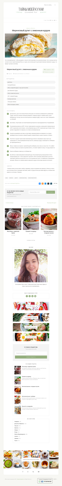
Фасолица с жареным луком (13, 232)
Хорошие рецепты (20, 479)
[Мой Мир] (45, 184)
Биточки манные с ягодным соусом (49, 232)
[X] (48, 184)
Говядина (16, 421)
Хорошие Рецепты (14, 183)
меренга (11, 177)
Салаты (16, 436)
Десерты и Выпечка (31, 28)
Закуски (16, 425)
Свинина (16, 438)
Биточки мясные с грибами (28, 396)
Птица (15, 432)
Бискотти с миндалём (27, 406)
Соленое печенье (9, 202)
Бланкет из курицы (31, 231)
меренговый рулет (32, 177)
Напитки (16, 428)
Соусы (15, 440)
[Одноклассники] (42, 184)
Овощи (16, 430)
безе (7, 177)
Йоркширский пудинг (51, 202)
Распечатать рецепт (49, 72)
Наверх (55, 479)
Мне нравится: (49, 69)
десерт (16, 177)
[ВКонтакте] (40, 184)
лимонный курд (23, 177)
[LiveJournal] (51, 184)
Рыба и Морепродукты (19, 434)
